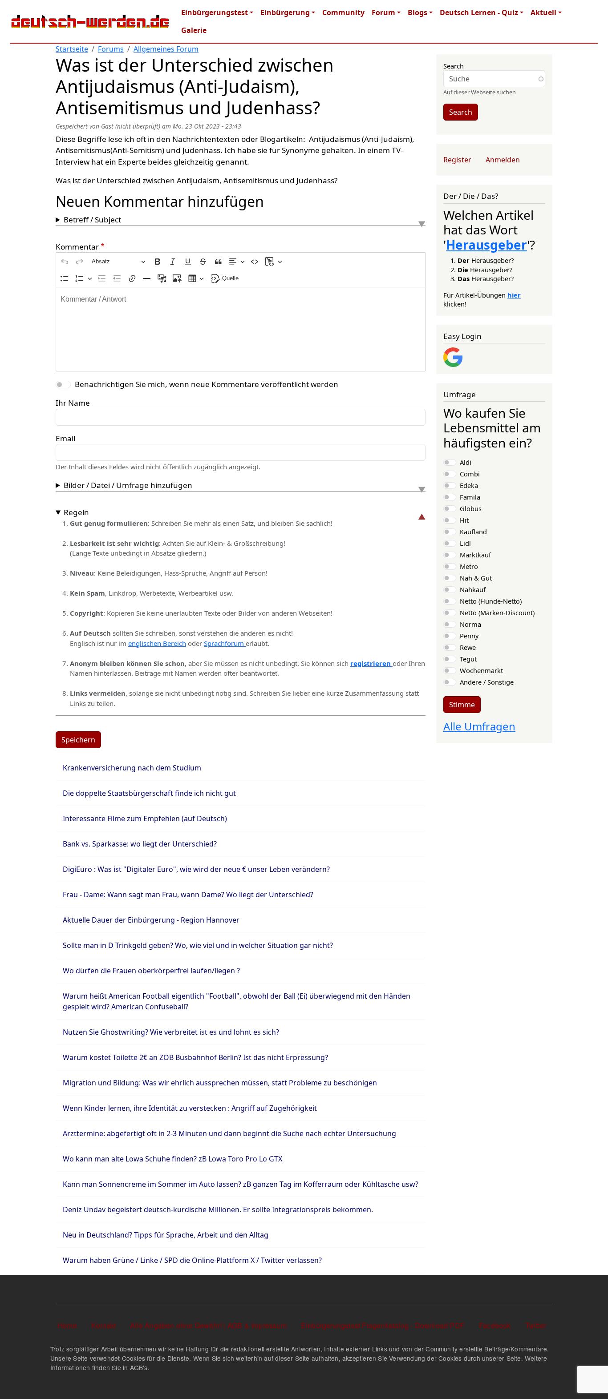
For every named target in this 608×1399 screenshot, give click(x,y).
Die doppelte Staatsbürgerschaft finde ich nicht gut (149, 793)
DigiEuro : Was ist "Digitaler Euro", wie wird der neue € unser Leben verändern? (196, 869)
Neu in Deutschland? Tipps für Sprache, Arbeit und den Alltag (165, 1235)
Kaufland (473, 531)
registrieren (371, 663)
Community (343, 12)
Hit (464, 520)
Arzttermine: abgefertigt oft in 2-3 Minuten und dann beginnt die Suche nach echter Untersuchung (229, 1133)
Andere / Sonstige (487, 681)
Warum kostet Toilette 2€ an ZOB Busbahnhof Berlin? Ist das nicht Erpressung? (195, 1057)
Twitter (535, 1325)
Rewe (468, 647)
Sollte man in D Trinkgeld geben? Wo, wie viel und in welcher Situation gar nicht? (198, 945)
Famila (470, 496)
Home (67, 1325)
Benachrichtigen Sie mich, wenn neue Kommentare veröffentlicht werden (206, 384)
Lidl (465, 543)
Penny (469, 635)
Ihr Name (73, 403)
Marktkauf (475, 554)
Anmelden (503, 160)
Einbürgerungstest (214, 12)
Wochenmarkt (481, 670)
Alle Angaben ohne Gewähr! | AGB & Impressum (208, 1325)
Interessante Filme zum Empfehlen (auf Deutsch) (145, 818)
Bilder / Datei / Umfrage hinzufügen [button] (128, 485)
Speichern (78, 740)
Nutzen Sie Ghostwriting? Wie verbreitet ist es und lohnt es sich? (171, 1032)
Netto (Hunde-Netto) (491, 601)
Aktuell (543, 12)
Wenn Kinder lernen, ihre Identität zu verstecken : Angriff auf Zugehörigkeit (190, 1108)
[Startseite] (90, 21)
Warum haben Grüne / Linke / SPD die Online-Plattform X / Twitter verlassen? (192, 1260)
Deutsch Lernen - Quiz (479, 12)
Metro (469, 566)
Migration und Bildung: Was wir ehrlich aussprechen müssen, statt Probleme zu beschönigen (220, 1083)
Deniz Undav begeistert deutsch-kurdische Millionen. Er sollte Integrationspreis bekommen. (218, 1209)
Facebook (495, 1325)
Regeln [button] (76, 512)
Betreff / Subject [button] (92, 219)
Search (453, 65)
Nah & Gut (476, 577)
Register (457, 160)
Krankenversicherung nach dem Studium (132, 768)
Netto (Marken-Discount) (497, 612)
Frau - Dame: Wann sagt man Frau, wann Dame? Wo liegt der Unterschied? (188, 894)
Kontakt (103, 1325)
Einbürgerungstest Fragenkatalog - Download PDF (383, 1325)
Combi (470, 473)
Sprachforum (225, 643)
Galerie (194, 30)
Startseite (72, 49)
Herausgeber (486, 244)
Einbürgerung (285, 12)
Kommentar (77, 247)
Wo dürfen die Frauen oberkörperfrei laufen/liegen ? (151, 971)
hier (514, 294)
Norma (470, 624)
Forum (383, 12)
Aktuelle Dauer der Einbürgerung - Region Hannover (151, 920)
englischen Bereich (157, 643)
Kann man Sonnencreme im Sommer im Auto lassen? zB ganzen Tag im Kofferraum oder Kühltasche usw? (240, 1184)
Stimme (462, 705)
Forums (111, 49)
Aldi (465, 462)
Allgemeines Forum (166, 49)
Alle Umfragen (479, 726)
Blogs (417, 12)
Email (65, 438)
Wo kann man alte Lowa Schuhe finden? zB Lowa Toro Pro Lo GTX (172, 1159)
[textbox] (241, 329)
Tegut (468, 658)
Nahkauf (473, 589)
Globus (471, 508)
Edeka (469, 485)
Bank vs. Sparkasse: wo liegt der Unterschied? (140, 844)
